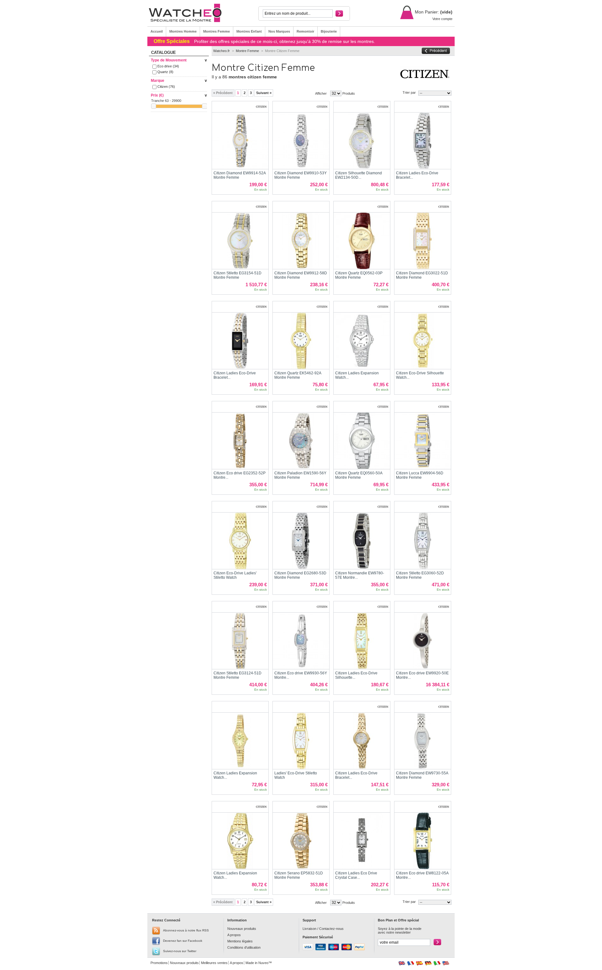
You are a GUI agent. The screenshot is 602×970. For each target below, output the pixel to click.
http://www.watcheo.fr (410, 963)
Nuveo (263, 963)
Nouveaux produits (241, 928)
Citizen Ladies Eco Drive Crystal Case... (356, 875)
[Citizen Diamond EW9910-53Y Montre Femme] (301, 140)
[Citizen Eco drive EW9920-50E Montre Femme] (422, 640)
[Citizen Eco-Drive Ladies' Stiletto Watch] (240, 540)
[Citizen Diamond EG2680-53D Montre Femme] (301, 540)
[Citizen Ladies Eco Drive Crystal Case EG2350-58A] (362, 840)
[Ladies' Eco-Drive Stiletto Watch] (301, 740)
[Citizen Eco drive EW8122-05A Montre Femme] (422, 840)
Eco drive (168, 66)
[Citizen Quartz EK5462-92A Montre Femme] (301, 340)
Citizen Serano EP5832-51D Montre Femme (298, 875)
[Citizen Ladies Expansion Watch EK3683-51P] (240, 740)
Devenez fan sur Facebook (182, 940)
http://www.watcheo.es (419, 963)
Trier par (409, 92)
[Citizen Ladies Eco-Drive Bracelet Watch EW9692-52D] (362, 740)
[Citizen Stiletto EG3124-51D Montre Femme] (240, 640)
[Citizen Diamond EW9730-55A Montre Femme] (422, 740)
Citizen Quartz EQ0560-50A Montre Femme (358, 475)
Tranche (157, 101)
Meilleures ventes (214, 963)
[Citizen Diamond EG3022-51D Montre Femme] (422, 240)
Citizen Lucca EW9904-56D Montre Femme (419, 475)
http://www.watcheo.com (445, 963)
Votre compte (442, 19)
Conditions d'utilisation (244, 947)
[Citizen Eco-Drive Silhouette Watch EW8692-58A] (422, 340)
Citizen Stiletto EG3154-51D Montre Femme (237, 275)
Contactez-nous (331, 928)
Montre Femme (247, 51)
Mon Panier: (426, 11)
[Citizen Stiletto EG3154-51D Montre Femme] (240, 240)
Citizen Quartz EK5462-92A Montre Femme (297, 375)
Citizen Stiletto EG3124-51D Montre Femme (237, 675)
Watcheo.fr (221, 51)
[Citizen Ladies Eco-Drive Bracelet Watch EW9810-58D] (422, 140)
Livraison (309, 928)
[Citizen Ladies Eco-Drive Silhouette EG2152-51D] (362, 640)
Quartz (165, 72)
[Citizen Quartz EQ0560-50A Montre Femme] (362, 440)
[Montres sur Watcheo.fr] (188, 13)
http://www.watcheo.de (428, 963)
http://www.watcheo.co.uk (401, 963)
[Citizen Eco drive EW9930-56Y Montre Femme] (301, 640)
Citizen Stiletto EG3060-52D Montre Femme (420, 575)
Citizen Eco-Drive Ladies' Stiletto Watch (235, 575)
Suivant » (264, 93)
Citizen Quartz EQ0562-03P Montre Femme (359, 275)
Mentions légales (240, 941)
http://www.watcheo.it (437, 963)
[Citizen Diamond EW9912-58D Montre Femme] (301, 240)
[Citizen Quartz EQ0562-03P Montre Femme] (362, 240)
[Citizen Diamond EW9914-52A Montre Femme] (240, 140)
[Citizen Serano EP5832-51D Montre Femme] (301, 840)
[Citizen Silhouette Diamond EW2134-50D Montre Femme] (362, 140)
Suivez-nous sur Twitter (179, 951)
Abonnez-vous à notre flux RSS (186, 930)
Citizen (166, 86)
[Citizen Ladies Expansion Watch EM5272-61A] (240, 840)
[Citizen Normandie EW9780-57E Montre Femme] (362, 540)
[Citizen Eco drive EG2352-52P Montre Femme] (240, 440)
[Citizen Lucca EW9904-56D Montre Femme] (422, 440)
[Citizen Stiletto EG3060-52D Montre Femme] (422, 540)
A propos (234, 935)
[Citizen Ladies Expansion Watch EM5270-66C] (362, 340)
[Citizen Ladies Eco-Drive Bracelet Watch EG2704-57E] (240, 340)
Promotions (159, 963)
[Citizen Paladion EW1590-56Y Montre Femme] (301, 440)
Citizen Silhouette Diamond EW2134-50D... (358, 175)
